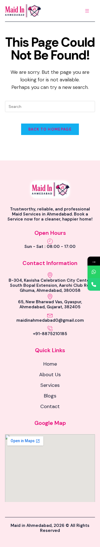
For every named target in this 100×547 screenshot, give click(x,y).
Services (50, 385)
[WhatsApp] (94, 272)
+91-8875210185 (50, 334)
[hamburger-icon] (87, 11)
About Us (50, 374)
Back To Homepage (50, 129)
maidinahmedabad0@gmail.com (50, 320)
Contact (50, 406)
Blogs (50, 395)
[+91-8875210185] (50, 328)
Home (50, 364)
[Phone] (94, 284)
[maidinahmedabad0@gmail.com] (50, 315)
